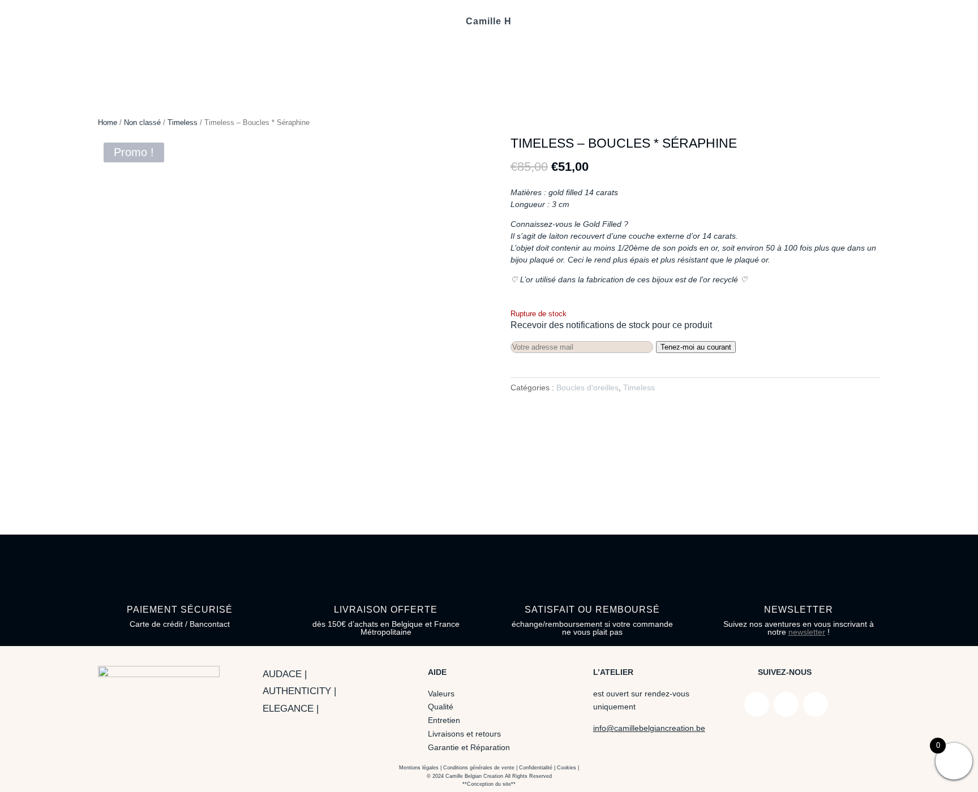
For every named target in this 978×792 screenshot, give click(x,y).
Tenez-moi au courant (695, 347)
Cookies (566, 768)
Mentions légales (419, 768)
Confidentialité (535, 768)
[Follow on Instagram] (786, 704)
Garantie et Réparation (469, 747)
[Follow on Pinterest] (815, 704)
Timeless (183, 122)
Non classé (142, 122)
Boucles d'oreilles (587, 387)
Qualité (440, 706)
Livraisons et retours (464, 733)
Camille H (489, 22)
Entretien (444, 720)
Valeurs (441, 693)
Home (107, 122)
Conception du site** (491, 784)
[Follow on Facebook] (756, 704)
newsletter (806, 631)
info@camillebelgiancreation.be (649, 728)
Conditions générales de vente (478, 768)
